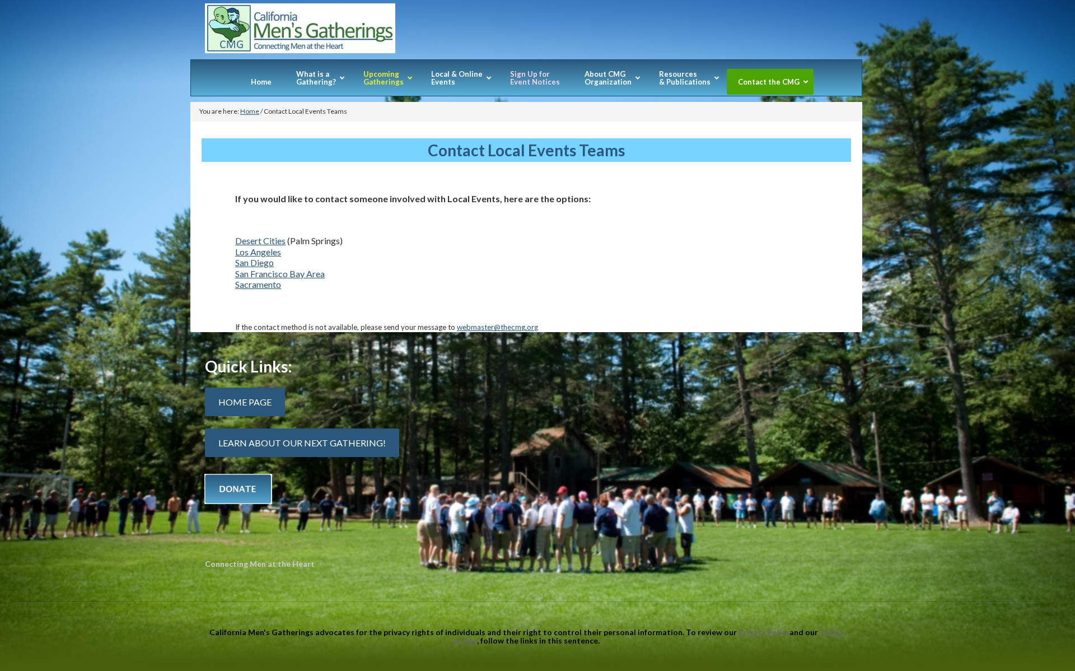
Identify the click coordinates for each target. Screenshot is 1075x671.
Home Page (245, 402)
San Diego (254, 262)
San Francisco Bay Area (280, 273)
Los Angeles (258, 251)
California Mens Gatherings (526, 31)
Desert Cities (260, 240)
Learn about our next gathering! (302, 442)
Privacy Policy (764, 632)
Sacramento (258, 284)
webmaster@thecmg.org (497, 327)
